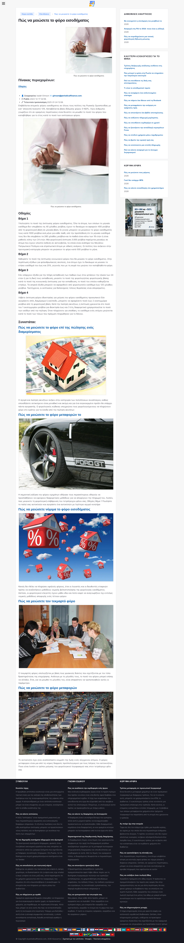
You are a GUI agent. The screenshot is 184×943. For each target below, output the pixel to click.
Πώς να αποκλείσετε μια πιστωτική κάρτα (33, 865)
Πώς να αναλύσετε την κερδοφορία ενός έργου (88, 788)
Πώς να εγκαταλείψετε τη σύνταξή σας (136, 853)
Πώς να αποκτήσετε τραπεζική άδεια (83, 865)
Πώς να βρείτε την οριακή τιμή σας (139, 140)
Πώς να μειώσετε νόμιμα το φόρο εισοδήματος (54, 509)
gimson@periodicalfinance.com (67, 95)
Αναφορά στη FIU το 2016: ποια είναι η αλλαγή (144, 29)
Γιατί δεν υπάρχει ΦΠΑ (133, 180)
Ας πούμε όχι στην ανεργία (131, 824)
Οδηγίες (22, 86)
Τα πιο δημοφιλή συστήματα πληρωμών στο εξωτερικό (39, 840)
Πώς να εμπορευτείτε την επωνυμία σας (85, 895)
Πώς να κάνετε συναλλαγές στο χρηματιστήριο (144, 188)
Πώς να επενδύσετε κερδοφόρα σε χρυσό (142, 123)
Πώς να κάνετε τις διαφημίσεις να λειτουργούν (87, 814)
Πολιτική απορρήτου (101, 939)
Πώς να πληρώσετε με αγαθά (28, 895)
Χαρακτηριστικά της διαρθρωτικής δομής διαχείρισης (90, 836)
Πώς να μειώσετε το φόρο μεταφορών (47, 688)
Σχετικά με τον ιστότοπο (73, 939)
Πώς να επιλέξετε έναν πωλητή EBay (135, 875)
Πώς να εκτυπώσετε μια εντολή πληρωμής (142, 145)
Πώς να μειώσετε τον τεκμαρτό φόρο (46, 601)
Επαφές (88, 939)
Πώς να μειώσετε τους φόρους (137, 172)
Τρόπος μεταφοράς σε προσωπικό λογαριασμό (140, 788)
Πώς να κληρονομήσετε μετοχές (133, 908)
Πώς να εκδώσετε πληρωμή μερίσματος (141, 118)
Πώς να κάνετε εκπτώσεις (27, 814)
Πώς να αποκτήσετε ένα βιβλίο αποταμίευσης (143, 113)
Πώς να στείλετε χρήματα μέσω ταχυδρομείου (143, 135)
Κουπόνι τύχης (22, 788)
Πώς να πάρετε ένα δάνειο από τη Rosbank (142, 100)
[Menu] (3, 3)
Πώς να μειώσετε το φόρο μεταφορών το (49, 415)
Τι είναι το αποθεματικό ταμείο (137, 88)
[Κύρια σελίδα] (92, 3)
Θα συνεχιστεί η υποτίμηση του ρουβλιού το (143, 21)
